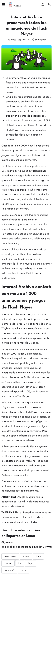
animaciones (10, 556)
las (19, 563)
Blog (13, 39)
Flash (38, 556)
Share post (40, 39)
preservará (9, 570)
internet (8, 563)
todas (23, 570)
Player (30, 563)
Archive (26, 556)
